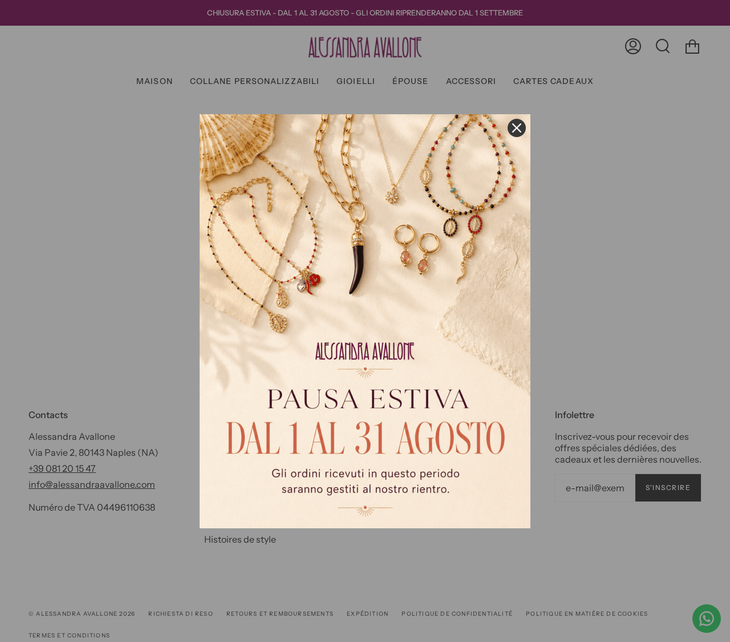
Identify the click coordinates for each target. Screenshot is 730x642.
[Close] (516, 128)
